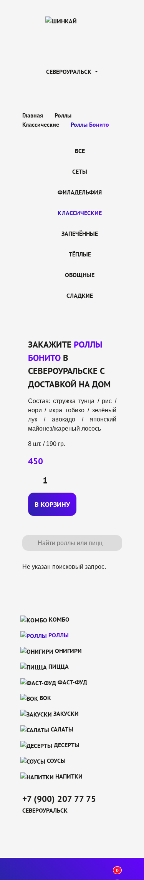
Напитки (68, 776)
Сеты (79, 171)
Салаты (61, 729)
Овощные (79, 275)
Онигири (67, 651)
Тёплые (80, 254)
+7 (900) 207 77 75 (59, 798)
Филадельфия (80, 192)
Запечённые (79, 233)
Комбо (58, 619)
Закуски (65, 713)
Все (80, 151)
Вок (44, 698)
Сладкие (79, 295)
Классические (80, 213)
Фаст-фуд (71, 682)
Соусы (55, 760)
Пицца (58, 666)
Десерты (65, 745)
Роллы (58, 635)
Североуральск (69, 71)
